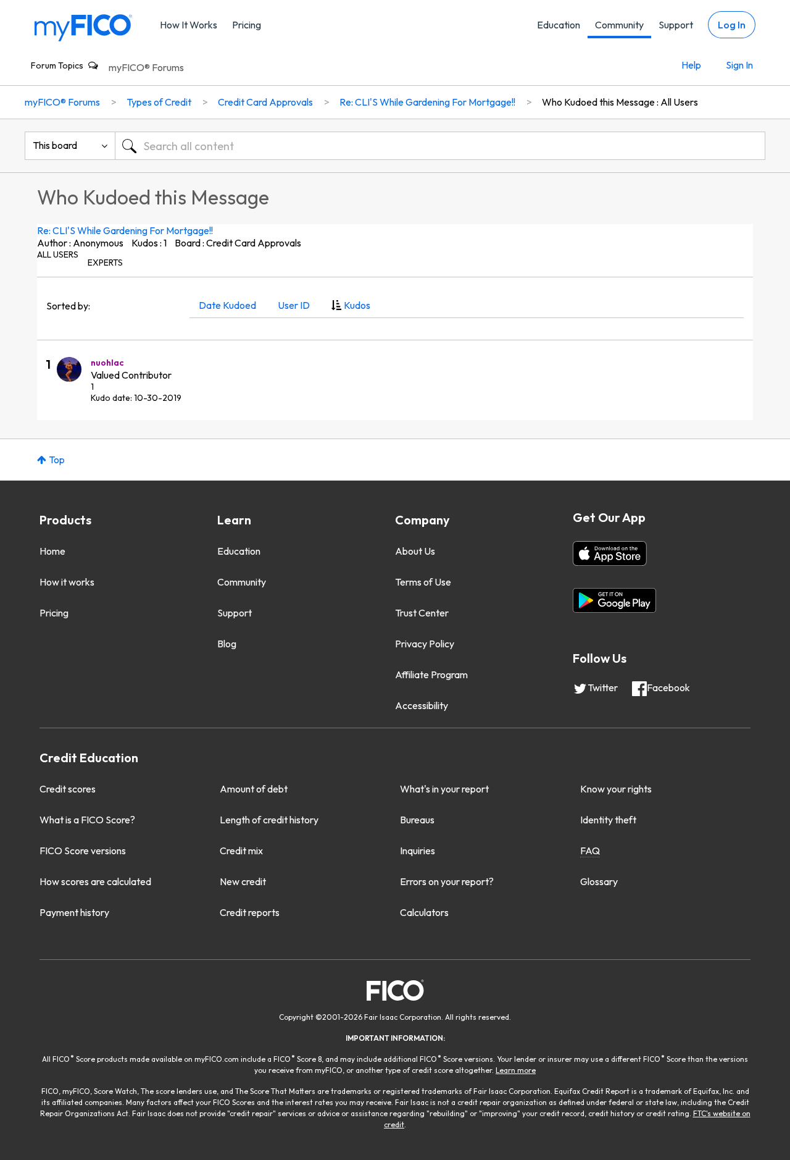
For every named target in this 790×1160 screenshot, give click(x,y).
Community (619, 25)
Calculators (424, 912)
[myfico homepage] (83, 26)
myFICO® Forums (146, 67)
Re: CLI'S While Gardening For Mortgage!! (125, 230)
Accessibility (421, 705)
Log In (732, 25)
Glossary (599, 881)
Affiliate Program (431, 674)
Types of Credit (159, 102)
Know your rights (616, 789)
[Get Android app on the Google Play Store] (614, 600)
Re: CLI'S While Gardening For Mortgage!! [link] (427, 102)
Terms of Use (423, 582)
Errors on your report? (447, 881)
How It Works (188, 25)
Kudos (357, 305)
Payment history (74, 912)
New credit (243, 881)
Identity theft (608, 819)
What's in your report (444, 789)
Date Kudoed (227, 305)
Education (558, 25)
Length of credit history (269, 819)
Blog (226, 643)
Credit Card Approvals (265, 102)
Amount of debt (254, 789)
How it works (67, 582)
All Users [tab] (57, 254)
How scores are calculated (95, 881)
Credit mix (241, 850)
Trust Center (422, 613)
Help (691, 65)
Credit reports (250, 912)
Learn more (516, 1070)
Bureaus (417, 819)
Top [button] (57, 459)
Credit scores (68, 789)
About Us (415, 551)
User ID (294, 305)
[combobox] (440, 146)
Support (676, 25)
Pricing (246, 25)
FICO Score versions (83, 850)
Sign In (739, 65)
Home (52, 551)
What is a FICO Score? (87, 819)
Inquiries (417, 850)
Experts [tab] (105, 262)
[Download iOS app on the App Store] (609, 553)
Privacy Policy (424, 643)
